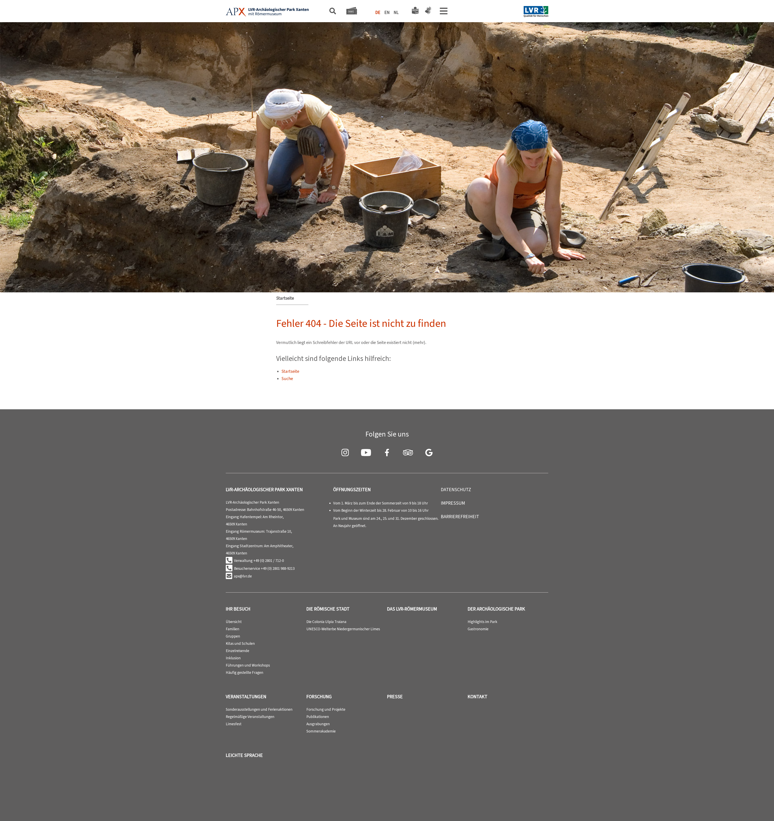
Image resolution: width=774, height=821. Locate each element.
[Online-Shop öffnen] (351, 12)
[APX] (267, 12)
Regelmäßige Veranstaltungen (250, 716)
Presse (395, 696)
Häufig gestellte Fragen (244, 672)
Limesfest (233, 723)
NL (396, 12)
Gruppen (233, 636)
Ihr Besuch (238, 609)
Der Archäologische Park (496, 609)
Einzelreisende (237, 650)
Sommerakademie (321, 731)
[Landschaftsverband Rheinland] (536, 12)
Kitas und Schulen (240, 643)
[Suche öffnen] (332, 12)
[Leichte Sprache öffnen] (415, 11)
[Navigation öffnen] (443, 12)
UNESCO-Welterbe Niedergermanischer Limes (343, 628)
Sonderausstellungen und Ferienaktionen (259, 709)
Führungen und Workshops (248, 665)
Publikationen (317, 716)
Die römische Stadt (328, 609)
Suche (287, 378)
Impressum (453, 503)
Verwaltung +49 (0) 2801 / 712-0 (259, 560)
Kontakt (477, 696)
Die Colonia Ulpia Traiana (326, 621)
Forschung (319, 696)
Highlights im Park (482, 621)
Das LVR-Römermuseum (412, 609)
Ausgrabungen (318, 723)
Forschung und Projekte (325, 709)
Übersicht (234, 621)
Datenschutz (456, 489)
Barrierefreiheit (460, 516)
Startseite (285, 298)
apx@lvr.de (243, 576)
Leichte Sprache (244, 755)
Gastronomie (478, 628)
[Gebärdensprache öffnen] (427, 11)
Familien (232, 628)
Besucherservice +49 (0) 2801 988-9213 (264, 568)
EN (387, 12)
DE (377, 12)
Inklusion (233, 658)
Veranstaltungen (246, 696)
